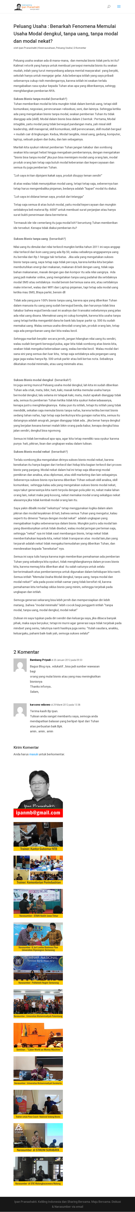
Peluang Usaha (64, 48)
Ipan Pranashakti (28, 48)
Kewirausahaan (46, 48)
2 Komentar (80, 48)
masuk (33, 754)
